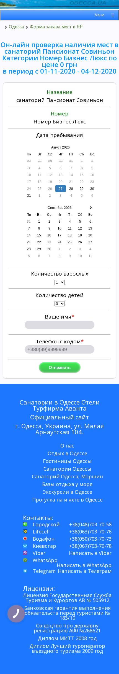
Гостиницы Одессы (67, 461)
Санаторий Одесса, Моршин (67, 476)
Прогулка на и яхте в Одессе (67, 499)
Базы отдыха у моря (67, 484)
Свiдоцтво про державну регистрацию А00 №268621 (67, 628)
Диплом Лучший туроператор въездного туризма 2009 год (67, 648)
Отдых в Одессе (67, 453)
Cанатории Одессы (67, 468)
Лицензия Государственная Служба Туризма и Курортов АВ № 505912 (67, 597)
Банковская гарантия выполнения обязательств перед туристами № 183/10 (67, 613)
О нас (67, 445)
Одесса (16, 27)
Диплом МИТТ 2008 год (67, 638)
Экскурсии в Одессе (67, 492)
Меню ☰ (104, 15)
